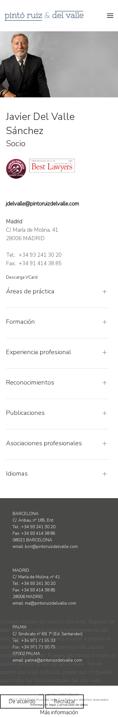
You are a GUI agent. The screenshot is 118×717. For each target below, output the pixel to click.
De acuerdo (22, 701)
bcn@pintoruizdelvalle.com (51, 546)
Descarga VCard (21, 277)
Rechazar (64, 701)
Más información (59, 712)
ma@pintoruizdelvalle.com (50, 603)
